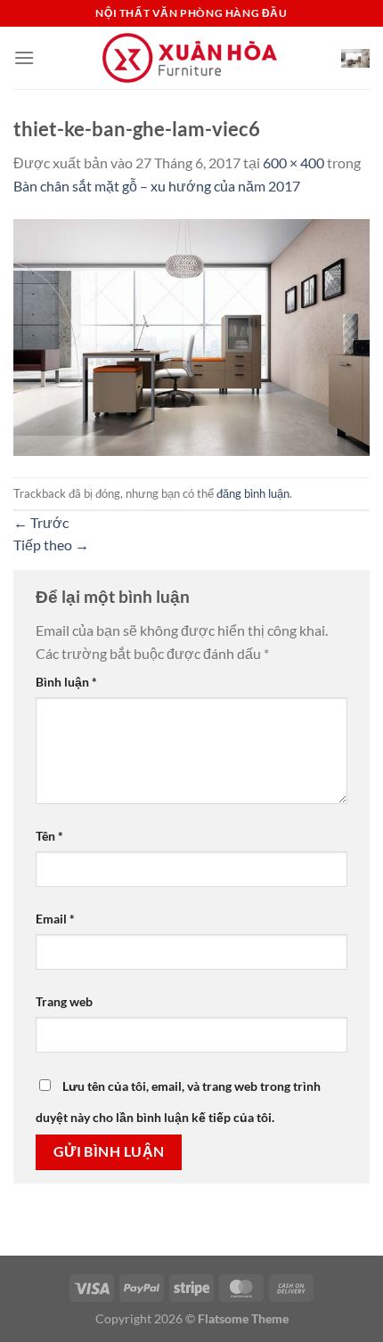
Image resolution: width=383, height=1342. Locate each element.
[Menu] (24, 57)
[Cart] (355, 58)
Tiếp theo (51, 544)
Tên (49, 835)
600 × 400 (293, 162)
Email (55, 918)
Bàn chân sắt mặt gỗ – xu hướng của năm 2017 (156, 185)
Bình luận (66, 681)
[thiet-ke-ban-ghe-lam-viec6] (191, 335)
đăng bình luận (252, 493)
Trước (41, 522)
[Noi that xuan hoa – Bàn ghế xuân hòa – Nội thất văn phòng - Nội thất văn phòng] (191, 58)
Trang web (64, 1001)
